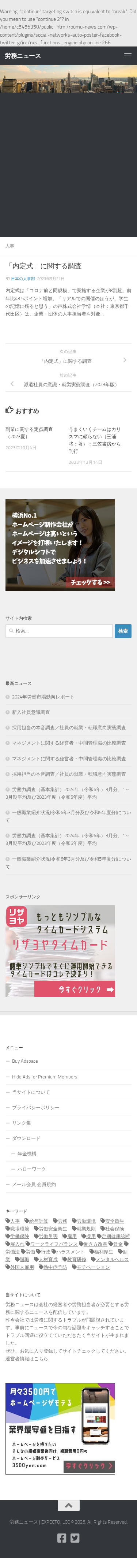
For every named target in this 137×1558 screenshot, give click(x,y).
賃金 (118, 1244)
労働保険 (19, 1236)
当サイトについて (31, 1092)
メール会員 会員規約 (34, 1184)
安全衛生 (114, 1221)
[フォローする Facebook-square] (62, 1538)
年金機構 (27, 1153)
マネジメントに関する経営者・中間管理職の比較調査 (69, 743)
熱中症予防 (55, 1267)
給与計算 (38, 1221)
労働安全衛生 (53, 1228)
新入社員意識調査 (31, 712)
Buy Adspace (25, 1061)
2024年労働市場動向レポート (43, 697)
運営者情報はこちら (26, 1358)
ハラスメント (70, 1252)
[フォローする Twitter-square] (75, 1538)
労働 (30, 1252)
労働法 (12, 1252)
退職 (24, 1259)
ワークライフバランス (54, 1244)
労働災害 (48, 1236)
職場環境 (19, 1228)
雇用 (72, 1236)
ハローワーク (32, 1169)
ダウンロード (26, 1138)
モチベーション (93, 1267)
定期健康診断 (116, 1236)
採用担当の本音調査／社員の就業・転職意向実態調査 (69, 727)
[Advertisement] (68, 165)
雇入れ (17, 1244)
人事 (9, 246)
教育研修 (76, 1259)
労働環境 (86, 1221)
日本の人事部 (23, 278)
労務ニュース (23, 55)
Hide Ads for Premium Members (44, 1077)
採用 (91, 1236)
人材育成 (48, 1259)
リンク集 (21, 1123)
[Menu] (128, 55)
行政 (45, 1252)
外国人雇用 (22, 1267)
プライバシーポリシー (36, 1107)
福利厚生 (103, 1252)
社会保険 (114, 1228)
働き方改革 (95, 1244)
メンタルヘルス (112, 1259)
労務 (62, 1221)
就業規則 (86, 1228)
